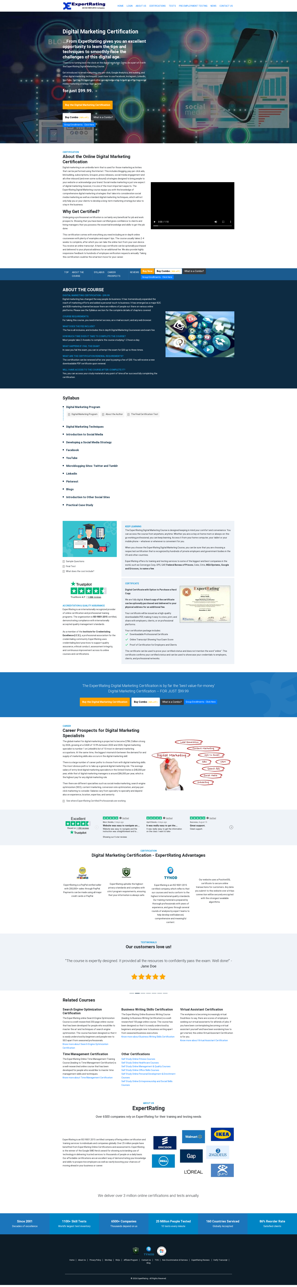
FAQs (118, 1260)
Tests (172, 6)
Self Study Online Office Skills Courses (140, 1070)
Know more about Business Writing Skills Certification (147, 1036)
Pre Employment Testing (193, 6)
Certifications (157, 6)
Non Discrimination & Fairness (175, 1260)
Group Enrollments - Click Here (79, 124)
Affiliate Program (131, 1260)
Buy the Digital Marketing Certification (87, 104)
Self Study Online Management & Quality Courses (145, 1066)
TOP (66, 272)
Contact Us (226, 6)
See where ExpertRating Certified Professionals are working (96, 801)
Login (130, 6)
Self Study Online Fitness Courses (138, 1059)
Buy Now (148, 271)
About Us (141, 6)
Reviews (134, 272)
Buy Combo (76, 117)
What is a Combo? (103, 117)
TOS (157, 1260)
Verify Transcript (220, 1260)
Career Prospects (114, 274)
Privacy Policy (95, 1260)
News (213, 6)
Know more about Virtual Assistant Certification (204, 1040)
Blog (149, 1263)
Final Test (71, 566)
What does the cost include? (80, 571)
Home (121, 6)
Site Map (108, 1260)
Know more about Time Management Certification (88, 1077)
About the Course (78, 274)
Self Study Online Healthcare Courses (140, 1062)
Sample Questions (75, 561)
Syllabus (99, 272)
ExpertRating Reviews (201, 1260)
